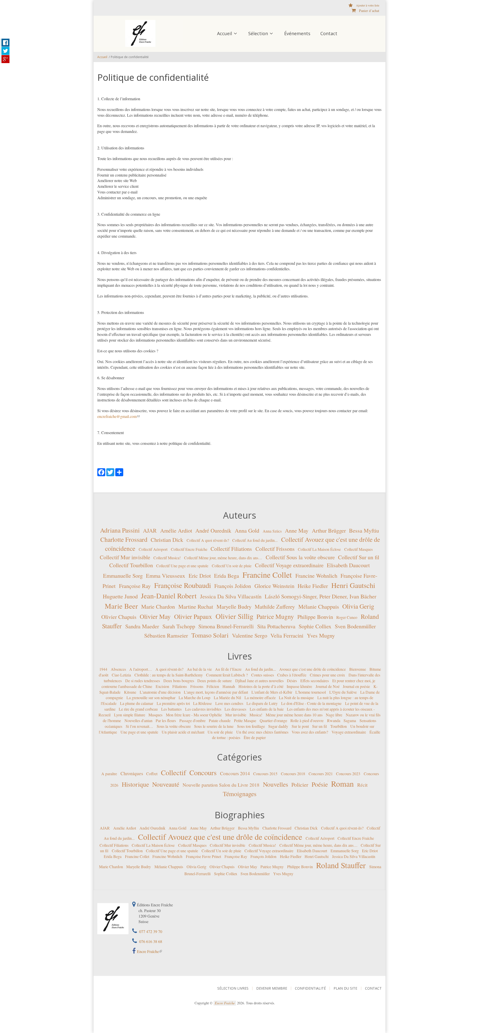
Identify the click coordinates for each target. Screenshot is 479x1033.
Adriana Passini (120, 530)
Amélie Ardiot (176, 530)
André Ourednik (213, 530)
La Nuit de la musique (296, 697)
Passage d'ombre (192, 720)
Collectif (173, 772)
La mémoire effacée (260, 697)
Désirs (292, 680)
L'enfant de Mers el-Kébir (271, 691)
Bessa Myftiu (364, 530)
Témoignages (239, 793)
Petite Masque (245, 720)
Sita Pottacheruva (276, 626)
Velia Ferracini (286, 635)
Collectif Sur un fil (358, 557)
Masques (155, 714)
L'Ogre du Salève (343, 691)
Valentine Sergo (249, 635)
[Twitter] (110, 471)
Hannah (229, 686)
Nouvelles (275, 784)
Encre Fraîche (148, 951)
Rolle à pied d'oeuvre (307, 720)
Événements (297, 33)
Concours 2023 (348, 773)
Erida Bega (226, 575)
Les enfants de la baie (267, 709)
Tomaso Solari (210, 635)
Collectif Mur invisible (125, 557)
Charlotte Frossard (123, 539)
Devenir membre (271, 988)
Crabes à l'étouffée (291, 674)
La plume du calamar (136, 703)
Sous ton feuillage (251, 726)
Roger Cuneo (346, 617)
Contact (328, 33)
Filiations (179, 686)
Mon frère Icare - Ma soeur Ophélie (194, 714)
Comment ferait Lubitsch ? (227, 674)
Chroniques (131, 773)
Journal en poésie (356, 686)
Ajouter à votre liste (367, 5)
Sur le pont (300, 726)
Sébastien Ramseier (166, 635)
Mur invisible (235, 714)
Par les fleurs (166, 720)
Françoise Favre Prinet (203, 856)
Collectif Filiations (231, 548)
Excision (162, 686)
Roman (342, 783)
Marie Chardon (158, 606)
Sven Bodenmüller (355, 626)
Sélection (258, 33)
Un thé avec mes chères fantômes (262, 731)
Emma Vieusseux (165, 575)
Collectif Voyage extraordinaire (289, 565)
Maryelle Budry (234, 606)
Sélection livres (232, 988)
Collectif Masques (358, 549)
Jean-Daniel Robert (169, 595)
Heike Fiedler (313, 585)
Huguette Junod (120, 596)
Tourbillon (338, 726)
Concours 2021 (321, 773)
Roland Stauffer (341, 865)
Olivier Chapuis (118, 616)
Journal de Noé (328, 686)
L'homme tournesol (310, 691)
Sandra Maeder (142, 626)
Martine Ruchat (195, 606)
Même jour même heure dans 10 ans (294, 714)
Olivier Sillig (234, 616)
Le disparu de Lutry (262, 703)
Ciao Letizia (121, 674)
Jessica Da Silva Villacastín (230, 596)
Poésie (320, 784)
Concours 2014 (235, 773)
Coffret (151, 773)
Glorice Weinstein (274, 585)
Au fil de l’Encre (228, 669)
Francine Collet (267, 574)
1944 (103, 669)
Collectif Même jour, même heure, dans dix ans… (223, 557)
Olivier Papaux (193, 616)
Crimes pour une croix (327, 674)
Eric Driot (200, 575)
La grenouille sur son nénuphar (150, 697)
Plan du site (345, 988)
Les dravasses (235, 709)
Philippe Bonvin (315, 616)
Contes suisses (262, 674)
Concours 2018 (293, 773)
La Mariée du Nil (227, 697)
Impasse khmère (299, 686)
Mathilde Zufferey (275, 606)
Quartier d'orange (273, 720)
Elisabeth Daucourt (348, 565)
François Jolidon (232, 585)
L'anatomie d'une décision (160, 691)
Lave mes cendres (229, 703)
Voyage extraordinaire (349, 731)
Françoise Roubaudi (182, 585)
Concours (203, 772)
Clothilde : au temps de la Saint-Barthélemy (168, 674)
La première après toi (173, 703)
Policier (299, 784)
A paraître (109, 773)
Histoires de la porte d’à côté (261, 686)
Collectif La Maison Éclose (319, 549)
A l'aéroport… (140, 669)
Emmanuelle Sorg (123, 575)
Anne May (296, 530)
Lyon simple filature (129, 714)
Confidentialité (310, 988)
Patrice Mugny (275, 616)
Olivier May (155, 616)
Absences (118, 669)
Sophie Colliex (315, 626)
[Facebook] (101, 471)
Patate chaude (220, 720)
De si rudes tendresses (142, 680)
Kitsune (130, 691)
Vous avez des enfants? (310, 731)
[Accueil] (140, 32)
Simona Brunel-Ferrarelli (226, 626)
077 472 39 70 (150, 931)
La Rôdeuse (202, 703)
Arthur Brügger (329, 530)
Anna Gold (247, 530)
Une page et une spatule (139, 731)
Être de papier (255, 737)
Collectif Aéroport (153, 549)
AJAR (150, 530)
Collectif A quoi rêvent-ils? (208, 540)
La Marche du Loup (194, 697)
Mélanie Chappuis (318, 606)
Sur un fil (319, 726)
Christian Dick (167, 539)
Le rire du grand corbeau (138, 709)
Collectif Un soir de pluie (231, 565)
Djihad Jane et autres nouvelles (259, 680)
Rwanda (333, 720)
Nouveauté (165, 784)
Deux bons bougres (178, 680)
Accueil (224, 33)
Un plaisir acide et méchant (183, 731)
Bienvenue (357, 669)
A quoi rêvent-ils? (169, 669)
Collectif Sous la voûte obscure (300, 557)
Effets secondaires (314, 680)
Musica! (255, 714)
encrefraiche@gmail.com (117, 416)
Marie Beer (121, 606)
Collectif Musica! (167, 557)
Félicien (213, 686)
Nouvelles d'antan (138, 720)
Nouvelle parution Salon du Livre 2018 (221, 784)
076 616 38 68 (150, 941)
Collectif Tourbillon (131, 565)
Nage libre (334, 714)
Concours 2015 (265, 773)
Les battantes (171, 709)
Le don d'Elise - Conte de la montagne (311, 703)
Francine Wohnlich (316, 575)
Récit (362, 784)
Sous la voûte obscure (174, 726)
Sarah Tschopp (178, 626)
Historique (135, 784)
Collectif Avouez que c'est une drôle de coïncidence (220, 836)
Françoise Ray (135, 585)
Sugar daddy (278, 726)
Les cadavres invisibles (203, 709)
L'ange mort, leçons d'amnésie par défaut (216, 691)
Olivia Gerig (358, 606)
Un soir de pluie (220, 731)
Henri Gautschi (353, 585)
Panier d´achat (369, 10)
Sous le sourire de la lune (214, 726)
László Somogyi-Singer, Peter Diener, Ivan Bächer (320, 596)
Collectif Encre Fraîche (189, 549)
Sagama (350, 720)
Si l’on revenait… (139, 726)
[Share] (119, 471)
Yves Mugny (321, 635)
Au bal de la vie (199, 669)
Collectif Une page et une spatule (182, 565)
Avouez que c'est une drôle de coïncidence (312, 669)
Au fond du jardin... (260, 669)
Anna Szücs (272, 531)
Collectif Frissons (275, 548)
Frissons (196, 686)
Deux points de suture (214, 680)
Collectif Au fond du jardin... (255, 540)
